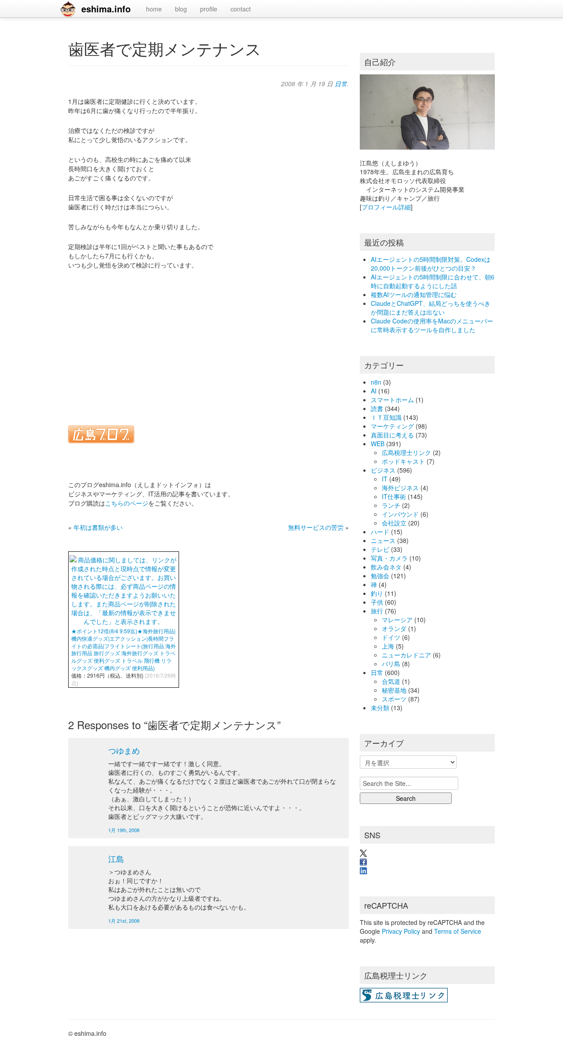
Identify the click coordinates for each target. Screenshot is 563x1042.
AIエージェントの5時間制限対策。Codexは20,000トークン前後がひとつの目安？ (430, 263)
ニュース (383, 540)
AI (374, 390)
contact (240, 8)
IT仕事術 (394, 496)
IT (385, 478)
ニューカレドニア (406, 654)
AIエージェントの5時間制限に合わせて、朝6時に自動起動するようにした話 (432, 281)
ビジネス (383, 470)
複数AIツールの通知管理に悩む (414, 294)
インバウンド (400, 514)
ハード (380, 531)
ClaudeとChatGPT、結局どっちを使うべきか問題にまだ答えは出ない (430, 307)
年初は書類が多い (98, 527)
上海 (388, 646)
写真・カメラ (389, 558)
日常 (341, 83)
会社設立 (394, 522)
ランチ (391, 505)
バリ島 (391, 663)
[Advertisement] (208, 342)
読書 (377, 408)
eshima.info (106, 8)
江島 (116, 858)
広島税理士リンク (406, 452)
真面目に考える (392, 434)
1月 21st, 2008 (123, 920)
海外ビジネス (400, 487)
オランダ (394, 628)
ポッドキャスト (403, 461)
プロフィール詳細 (386, 206)
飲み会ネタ (386, 566)
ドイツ (391, 637)
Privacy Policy (401, 931)
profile (208, 8)
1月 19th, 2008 (123, 829)
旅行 (377, 610)
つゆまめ (124, 750)
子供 (377, 602)
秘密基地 (394, 690)
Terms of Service (457, 931)
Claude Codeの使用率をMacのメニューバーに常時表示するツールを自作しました (432, 325)
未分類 (380, 707)
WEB (377, 443)
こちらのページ (126, 503)
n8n (376, 382)
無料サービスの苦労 (316, 527)
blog (181, 8)
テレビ (380, 549)
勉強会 (380, 575)
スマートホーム (392, 399)
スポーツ (394, 698)
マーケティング (392, 426)
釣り (377, 593)
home (154, 8)
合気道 (391, 681)
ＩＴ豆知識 (386, 417)
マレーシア (397, 619)
